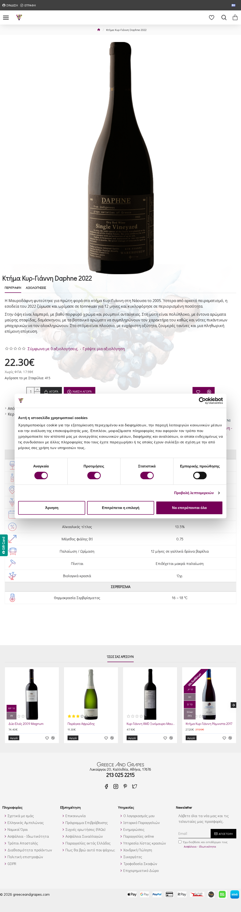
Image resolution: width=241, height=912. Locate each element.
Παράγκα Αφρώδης (81, 724)
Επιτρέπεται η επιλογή (120, 508)
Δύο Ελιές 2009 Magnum (26, 724)
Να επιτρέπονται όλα (189, 508)
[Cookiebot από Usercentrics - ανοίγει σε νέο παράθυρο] (202, 400)
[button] (7, 705)
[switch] (94, 475)
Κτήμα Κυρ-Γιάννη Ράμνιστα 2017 (209, 724)
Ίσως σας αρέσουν (120, 657)
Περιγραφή (13, 288)
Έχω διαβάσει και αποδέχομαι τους (205, 844)
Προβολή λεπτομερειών (194, 493)
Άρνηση (51, 508)
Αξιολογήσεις (36, 288)
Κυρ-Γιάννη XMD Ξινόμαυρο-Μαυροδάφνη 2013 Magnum (151, 724)
